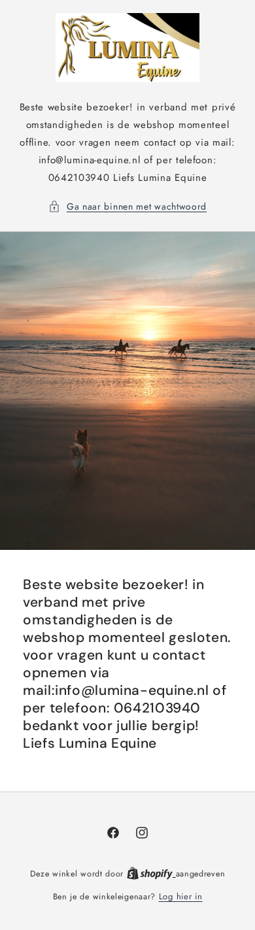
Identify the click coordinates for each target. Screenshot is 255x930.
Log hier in (181, 896)
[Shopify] (151, 873)
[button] (127, 207)
